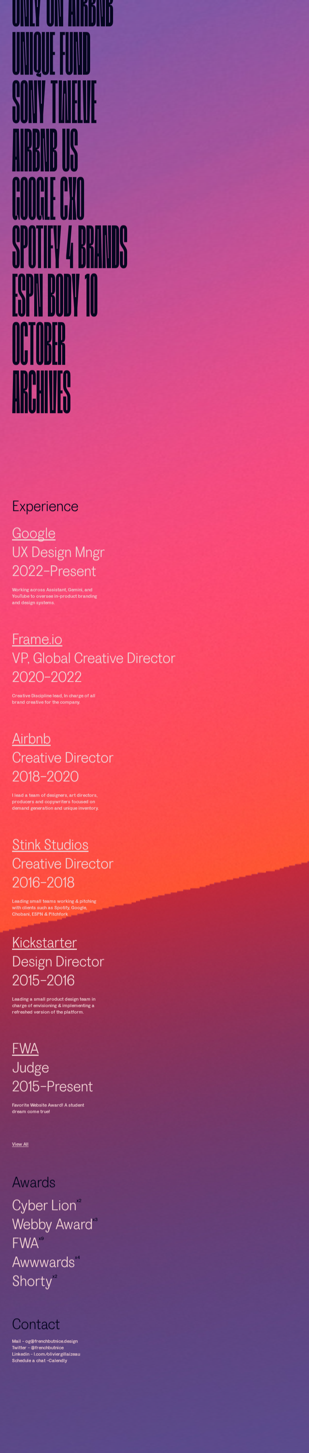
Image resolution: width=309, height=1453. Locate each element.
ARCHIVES (41, 423)
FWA (25, 1076)
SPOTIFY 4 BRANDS (70, 278)
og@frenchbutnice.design (51, 1368)
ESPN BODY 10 (55, 327)
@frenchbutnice (47, 1375)
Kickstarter (44, 970)
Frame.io (37, 666)
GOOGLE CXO (48, 230)
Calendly (58, 1388)
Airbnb (31, 766)
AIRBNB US (45, 182)
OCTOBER (39, 375)
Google (34, 560)
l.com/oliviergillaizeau (57, 1381)
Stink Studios (50, 872)
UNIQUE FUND (51, 85)
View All (20, 1171)
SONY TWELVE (54, 133)
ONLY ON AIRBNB (62, 36)
